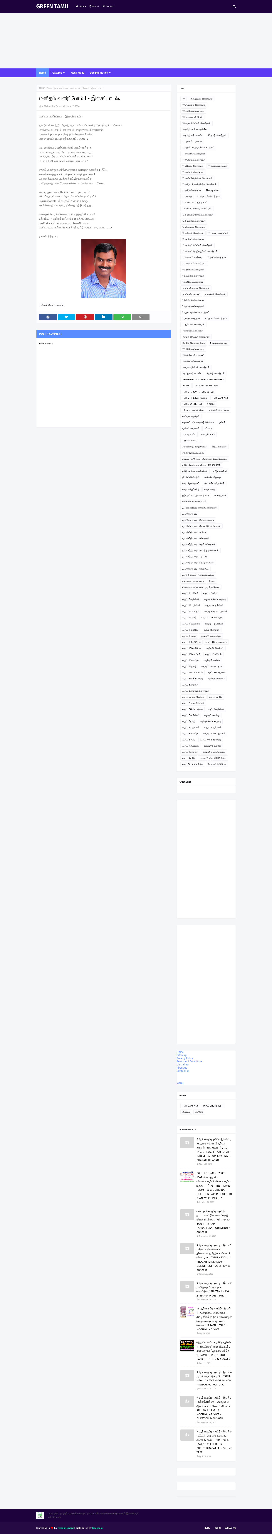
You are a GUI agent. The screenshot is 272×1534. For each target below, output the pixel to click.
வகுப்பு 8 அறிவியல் (190, 727)
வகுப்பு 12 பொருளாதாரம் (212, 666)
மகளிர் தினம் (220, 495)
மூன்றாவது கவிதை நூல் (193, 581)
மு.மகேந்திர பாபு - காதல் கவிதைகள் (198, 544)
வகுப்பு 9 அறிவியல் (190, 746)
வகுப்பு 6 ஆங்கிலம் (216, 678)
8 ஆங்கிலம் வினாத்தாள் (193, 324)
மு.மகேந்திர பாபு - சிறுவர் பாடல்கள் (198, 562)
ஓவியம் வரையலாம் (190, 428)
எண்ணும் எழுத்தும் (190, 416)
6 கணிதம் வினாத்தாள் (192, 282)
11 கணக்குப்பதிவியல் (217, 166)
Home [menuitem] (42, 72)
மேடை (212, 581)
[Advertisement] (136, 41)
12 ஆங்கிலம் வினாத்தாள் (193, 221)
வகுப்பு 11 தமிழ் (189, 636)
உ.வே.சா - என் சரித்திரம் (193, 410)
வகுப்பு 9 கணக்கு (190, 752)
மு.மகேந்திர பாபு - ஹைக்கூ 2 (195, 569)
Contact (110, 6)
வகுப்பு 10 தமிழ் (189, 617)
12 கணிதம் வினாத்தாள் (193, 239)
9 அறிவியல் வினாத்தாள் (193, 349)
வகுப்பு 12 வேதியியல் (191, 648)
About (95, 6)
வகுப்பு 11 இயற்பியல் (214, 623)
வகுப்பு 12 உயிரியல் (213, 654)
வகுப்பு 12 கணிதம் (190, 660)
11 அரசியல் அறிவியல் (192, 141)
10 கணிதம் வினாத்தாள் (193, 111)
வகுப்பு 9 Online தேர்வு (210, 739)
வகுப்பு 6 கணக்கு (190, 684)
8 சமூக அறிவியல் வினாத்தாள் (196, 337)
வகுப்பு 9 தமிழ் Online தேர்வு (213, 758)
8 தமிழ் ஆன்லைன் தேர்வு (193, 343)
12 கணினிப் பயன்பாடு (192, 257)
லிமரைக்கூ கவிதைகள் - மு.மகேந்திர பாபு (200, 587)
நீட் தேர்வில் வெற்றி (190, 477)
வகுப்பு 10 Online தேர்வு (215, 599)
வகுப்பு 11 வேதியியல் (191, 642)
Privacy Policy (185, 1058)
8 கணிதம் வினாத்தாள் (192, 330)
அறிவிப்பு (211, 404)
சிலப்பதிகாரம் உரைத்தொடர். (194, 446)
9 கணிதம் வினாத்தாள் (192, 361)
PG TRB (185, 385)
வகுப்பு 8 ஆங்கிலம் (212, 727)
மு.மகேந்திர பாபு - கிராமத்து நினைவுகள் (200, 550)
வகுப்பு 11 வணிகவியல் (211, 636)
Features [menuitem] (56, 72)
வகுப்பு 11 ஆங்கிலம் (191, 623)
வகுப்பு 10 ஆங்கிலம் (214, 605)
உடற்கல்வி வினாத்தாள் (219, 410)
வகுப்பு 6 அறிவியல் (190, 599)
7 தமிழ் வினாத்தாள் (191, 318)
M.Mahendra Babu (51, 106)
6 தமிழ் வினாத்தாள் (191, 294)
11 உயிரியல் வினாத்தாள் (192, 166)
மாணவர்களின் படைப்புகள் (194, 501)
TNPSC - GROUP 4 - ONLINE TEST (198, 391)
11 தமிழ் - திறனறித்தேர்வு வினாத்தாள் (199, 184)
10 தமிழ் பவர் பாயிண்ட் (192, 135)
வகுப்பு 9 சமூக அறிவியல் (214, 752)
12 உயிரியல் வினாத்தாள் (193, 233)
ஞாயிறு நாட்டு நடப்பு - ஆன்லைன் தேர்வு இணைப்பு (204, 459)
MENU (180, 1083)
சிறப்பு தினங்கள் (219, 446)
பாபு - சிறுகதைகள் (190, 483)
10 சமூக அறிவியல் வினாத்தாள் (196, 123)
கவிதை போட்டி (189, 434)
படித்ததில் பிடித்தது (212, 477)
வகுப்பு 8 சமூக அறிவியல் (214, 733)
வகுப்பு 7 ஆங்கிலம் (190, 715)
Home (82, 6)
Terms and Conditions (189, 1061)
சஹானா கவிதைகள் (191, 440)
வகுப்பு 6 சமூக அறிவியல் (193, 697)
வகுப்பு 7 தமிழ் (188, 721)
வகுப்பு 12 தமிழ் (210, 593)
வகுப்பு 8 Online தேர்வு (210, 721)
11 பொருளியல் (212, 190)
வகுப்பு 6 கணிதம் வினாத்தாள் (195, 691)
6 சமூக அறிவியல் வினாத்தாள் (195, 288)
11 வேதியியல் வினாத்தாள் (208, 196)
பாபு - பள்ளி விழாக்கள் (214, 483)
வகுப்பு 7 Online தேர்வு (192, 709)
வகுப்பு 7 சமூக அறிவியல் (193, 703)
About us (182, 1067)
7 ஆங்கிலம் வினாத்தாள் (193, 306)
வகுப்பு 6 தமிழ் (215, 697)
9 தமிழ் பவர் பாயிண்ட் (192, 373)
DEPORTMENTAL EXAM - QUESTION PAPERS (203, 379)
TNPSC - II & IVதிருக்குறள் (194, 398)
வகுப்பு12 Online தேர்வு (192, 764)
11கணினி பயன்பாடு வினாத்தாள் (197, 208)
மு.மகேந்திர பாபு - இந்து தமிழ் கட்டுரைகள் (201, 526)
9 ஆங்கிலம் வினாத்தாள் (193, 355)
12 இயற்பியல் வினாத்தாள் (193, 227)
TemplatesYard (66, 1528)
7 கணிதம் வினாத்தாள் (215, 294)
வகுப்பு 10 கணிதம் (190, 611)
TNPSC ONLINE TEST (192, 404)
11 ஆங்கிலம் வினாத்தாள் (193, 153)
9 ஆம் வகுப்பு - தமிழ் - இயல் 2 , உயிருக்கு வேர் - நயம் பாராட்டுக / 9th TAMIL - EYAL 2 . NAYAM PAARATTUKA (214, 1289)
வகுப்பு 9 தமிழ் (188, 758)
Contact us (183, 1070)
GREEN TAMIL (52, 6)
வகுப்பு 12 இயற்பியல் (191, 654)
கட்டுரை (208, 428)
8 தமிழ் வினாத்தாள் (219, 343)
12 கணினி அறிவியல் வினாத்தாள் (197, 245)
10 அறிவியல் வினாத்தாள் (201, 98)
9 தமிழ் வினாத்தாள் (215, 373)
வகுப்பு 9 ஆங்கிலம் (212, 746)
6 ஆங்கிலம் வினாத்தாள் (193, 276)
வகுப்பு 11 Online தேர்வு (211, 617)
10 (183, 98)
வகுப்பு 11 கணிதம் (190, 630)
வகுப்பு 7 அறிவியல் (216, 709)
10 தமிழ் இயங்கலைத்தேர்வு (194, 129)
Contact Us (230, 1528)
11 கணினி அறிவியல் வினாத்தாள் (197, 178)
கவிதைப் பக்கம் (208, 434)
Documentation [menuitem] (99, 72)
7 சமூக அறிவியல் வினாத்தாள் (195, 312)
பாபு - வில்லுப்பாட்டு (190, 489)
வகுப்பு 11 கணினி (211, 630)
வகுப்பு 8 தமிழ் (188, 739)
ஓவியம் (222, 422)
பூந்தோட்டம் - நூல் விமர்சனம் (195, 495)
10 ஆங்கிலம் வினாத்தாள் (193, 105)
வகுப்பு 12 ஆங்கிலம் (215, 648)
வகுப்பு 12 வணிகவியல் (192, 672)
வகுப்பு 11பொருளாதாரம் (216, 642)
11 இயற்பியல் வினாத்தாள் (193, 160)
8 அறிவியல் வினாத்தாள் (216, 318)
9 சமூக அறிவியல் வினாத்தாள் (195, 367)
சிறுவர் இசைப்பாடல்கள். (57, 88)
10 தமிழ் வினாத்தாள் (217, 135)
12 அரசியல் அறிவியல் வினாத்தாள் (197, 214)
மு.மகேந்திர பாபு (189, 514)
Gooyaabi (97, 1528)
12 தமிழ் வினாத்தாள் (216, 257)
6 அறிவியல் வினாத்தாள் (193, 269)
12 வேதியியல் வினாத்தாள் (194, 263)
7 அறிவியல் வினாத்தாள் (193, 300)
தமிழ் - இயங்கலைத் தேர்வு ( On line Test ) (201, 465)
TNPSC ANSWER (220, 398)
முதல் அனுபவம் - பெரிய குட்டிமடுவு (198, 575)
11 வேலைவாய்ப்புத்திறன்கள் (194, 202)
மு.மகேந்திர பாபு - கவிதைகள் (195, 538)
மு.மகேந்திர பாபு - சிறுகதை (194, 556)
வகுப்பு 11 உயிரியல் (190, 593)
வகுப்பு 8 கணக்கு (190, 733)
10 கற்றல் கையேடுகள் (192, 117)
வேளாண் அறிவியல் (217, 764)
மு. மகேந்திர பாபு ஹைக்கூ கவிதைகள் (199, 507)
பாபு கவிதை (209, 489)
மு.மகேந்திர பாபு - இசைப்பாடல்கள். (198, 520)
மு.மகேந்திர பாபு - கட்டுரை (194, 532)
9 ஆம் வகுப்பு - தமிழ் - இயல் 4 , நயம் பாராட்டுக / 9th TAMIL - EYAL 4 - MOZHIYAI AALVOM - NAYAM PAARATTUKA (214, 1378)
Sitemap (182, 1055)
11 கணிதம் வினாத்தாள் (193, 172)
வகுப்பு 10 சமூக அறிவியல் (215, 611)
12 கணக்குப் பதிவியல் (218, 233)
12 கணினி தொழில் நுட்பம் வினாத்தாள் (199, 251)
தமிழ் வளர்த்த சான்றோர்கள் (195, 471)
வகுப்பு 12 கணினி (212, 660)
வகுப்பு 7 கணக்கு (211, 715)
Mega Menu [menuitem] (77, 72)
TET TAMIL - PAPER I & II (206, 385)
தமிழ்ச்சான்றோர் (220, 471)
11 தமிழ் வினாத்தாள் (191, 190)
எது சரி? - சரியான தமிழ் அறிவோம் (198, 422)
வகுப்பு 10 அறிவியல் (191, 605)
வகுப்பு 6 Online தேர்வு (192, 678)
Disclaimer (183, 1064)
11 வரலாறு (187, 196)
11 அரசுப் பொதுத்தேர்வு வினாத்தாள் (198, 147)
